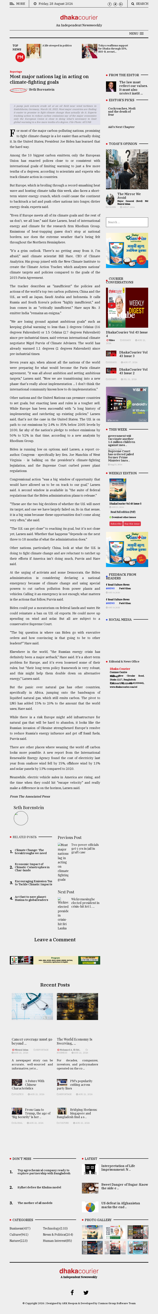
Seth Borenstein (42, 89)
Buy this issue (132, 523)
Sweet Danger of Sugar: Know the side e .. (124, 1186)
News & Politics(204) (58, 1234)
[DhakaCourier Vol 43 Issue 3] (138, 1236)
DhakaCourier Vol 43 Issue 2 (133, 371)
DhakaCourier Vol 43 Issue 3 (133, 354)
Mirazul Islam (22, 1049)
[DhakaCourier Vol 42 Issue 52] (138, 1252)
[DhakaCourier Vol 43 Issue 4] (115, 1236)
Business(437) (20, 1228)
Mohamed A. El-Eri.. (70, 1049)
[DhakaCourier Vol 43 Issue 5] (92, 1236)
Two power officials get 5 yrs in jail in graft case (85, 848)
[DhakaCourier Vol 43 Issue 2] (92, 1252)
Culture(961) (19, 1234)
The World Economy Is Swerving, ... (74, 1041)
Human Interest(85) (57, 1241)
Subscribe (116, 523)
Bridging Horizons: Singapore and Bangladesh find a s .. (77, 1113)
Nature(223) (19, 1241)
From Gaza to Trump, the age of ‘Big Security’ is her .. (31, 1113)
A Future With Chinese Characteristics (28, 1084)
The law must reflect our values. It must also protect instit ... (133, 87)
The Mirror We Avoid (129, 196)
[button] (136, 33)
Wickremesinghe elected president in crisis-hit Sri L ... (85, 902)
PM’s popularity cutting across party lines (74, 1084)
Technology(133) (55, 1228)
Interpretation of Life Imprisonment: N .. (118, 1167)
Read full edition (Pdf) (123, 511)
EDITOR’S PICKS (121, 100)
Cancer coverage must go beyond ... (32, 1041)
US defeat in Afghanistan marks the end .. (120, 1205)
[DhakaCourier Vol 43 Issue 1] (115, 1252)
